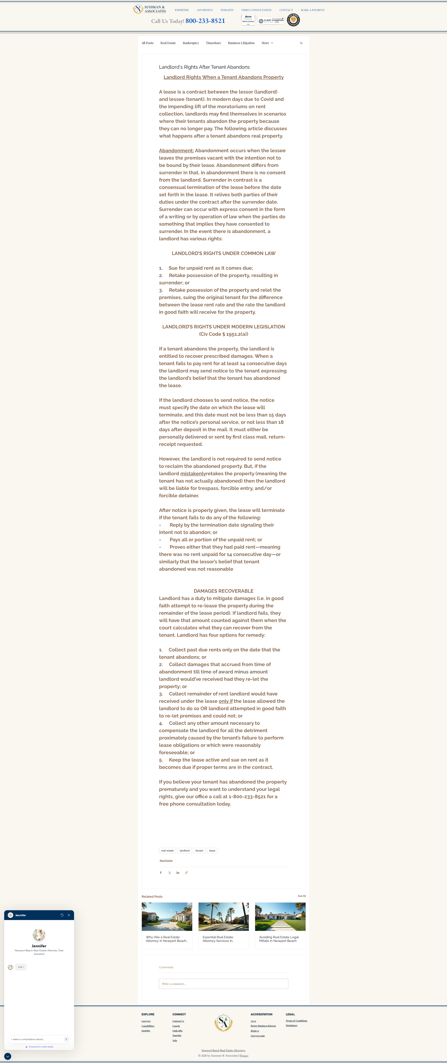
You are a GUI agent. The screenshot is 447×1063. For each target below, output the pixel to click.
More (265, 43)
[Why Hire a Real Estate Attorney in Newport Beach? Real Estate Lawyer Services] (167, 917)
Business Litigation (241, 43)
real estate (167, 850)
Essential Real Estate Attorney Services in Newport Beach (218, 939)
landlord (185, 850)
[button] (301, 42)
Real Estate (168, 43)
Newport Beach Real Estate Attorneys (223, 1050)
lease (212, 850)
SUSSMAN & (154, 7)
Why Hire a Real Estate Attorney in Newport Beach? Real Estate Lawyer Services (167, 939)
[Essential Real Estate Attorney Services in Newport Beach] (224, 917)
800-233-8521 (205, 20)
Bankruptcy (191, 43)
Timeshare (213, 43)
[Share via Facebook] (160, 872)
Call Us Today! (167, 21)
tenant (199, 850)
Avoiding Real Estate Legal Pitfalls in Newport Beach (279, 939)
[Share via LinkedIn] (177, 872)
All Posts (147, 43)
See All (302, 896)
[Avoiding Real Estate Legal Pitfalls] (280, 917)
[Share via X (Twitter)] (169, 872)
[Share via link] (186, 872)
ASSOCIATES (155, 11)
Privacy (244, 1055)
